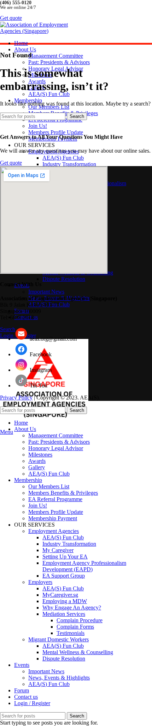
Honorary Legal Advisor (55, 448)
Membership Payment (52, 518)
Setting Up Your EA (65, 557)
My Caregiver (58, 550)
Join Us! (37, 126)
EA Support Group (63, 576)
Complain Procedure (80, 620)
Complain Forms (75, 627)
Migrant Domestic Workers (58, 639)
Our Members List (48, 486)
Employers (40, 582)
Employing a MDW (64, 601)
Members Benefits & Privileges (63, 493)
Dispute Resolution (63, 279)
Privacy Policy (16, 398)
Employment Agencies (53, 531)
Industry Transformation (69, 164)
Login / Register (32, 703)
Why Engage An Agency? (71, 608)
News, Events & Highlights (59, 678)
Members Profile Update (55, 132)
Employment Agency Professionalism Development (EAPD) (84, 566)
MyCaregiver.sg (60, 595)
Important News (46, 292)
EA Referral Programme (55, 499)
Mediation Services (63, 614)
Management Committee (55, 56)
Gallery (36, 467)
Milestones (40, 455)
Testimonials (70, 633)
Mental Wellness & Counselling (77, 652)
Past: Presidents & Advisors (59, 62)
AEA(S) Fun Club (49, 94)
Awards (37, 461)
